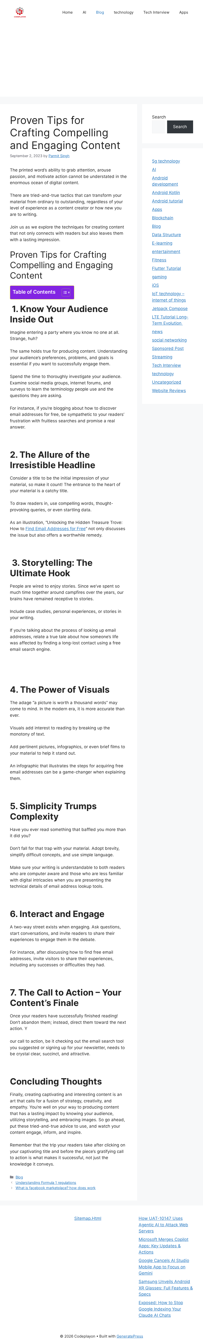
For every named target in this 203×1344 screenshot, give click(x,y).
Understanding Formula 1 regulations (46, 1182)
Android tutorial (167, 201)
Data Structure (166, 234)
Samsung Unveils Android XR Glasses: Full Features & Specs (166, 1288)
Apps (183, 12)
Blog (100, 12)
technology (123, 12)
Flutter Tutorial (166, 268)
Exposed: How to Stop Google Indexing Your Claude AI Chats (161, 1309)
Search (159, 116)
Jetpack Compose (170, 308)
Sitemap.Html (87, 1218)
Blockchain (162, 217)
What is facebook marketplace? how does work (56, 1188)
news (157, 331)
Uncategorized (166, 382)
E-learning (162, 243)
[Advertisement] (101, 62)
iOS (155, 285)
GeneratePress (130, 1336)
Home (67, 12)
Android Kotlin (166, 192)
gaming (159, 276)
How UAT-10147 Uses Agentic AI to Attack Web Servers (163, 1224)
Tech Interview (156, 12)
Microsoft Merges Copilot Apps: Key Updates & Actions (163, 1246)
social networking (169, 340)
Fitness (159, 259)
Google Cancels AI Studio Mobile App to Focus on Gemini (164, 1267)
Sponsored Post (168, 348)
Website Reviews (169, 390)
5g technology (166, 161)
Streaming (162, 356)
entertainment (166, 251)
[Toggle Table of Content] (63, 292)
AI (84, 12)
